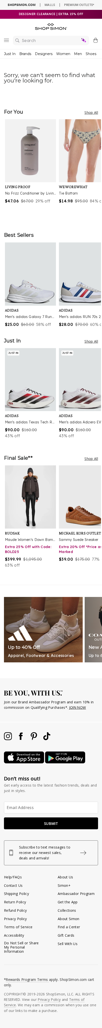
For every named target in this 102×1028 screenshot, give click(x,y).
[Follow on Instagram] (8, 738)
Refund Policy (15, 910)
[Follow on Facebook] (21, 738)
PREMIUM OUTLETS (79, 4)
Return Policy (15, 902)
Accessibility (14, 935)
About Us (65, 877)
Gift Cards (66, 935)
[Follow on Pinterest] (34, 738)
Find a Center (69, 927)
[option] (32, 170)
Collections (67, 910)
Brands (25, 54)
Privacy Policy (15, 918)
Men (78, 54)
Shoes (91, 54)
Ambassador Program (76, 893)
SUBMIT (51, 823)
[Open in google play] (65, 762)
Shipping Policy (16, 893)
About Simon (68, 918)
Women (63, 54)
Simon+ (64, 885)
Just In (10, 54)
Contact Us (13, 885)
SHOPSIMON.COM (21, 4)
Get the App (68, 902)
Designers (43, 54)
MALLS (50, 4)
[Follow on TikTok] (47, 738)
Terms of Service (18, 927)
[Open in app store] (24, 762)
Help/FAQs (13, 877)
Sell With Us (67, 943)
